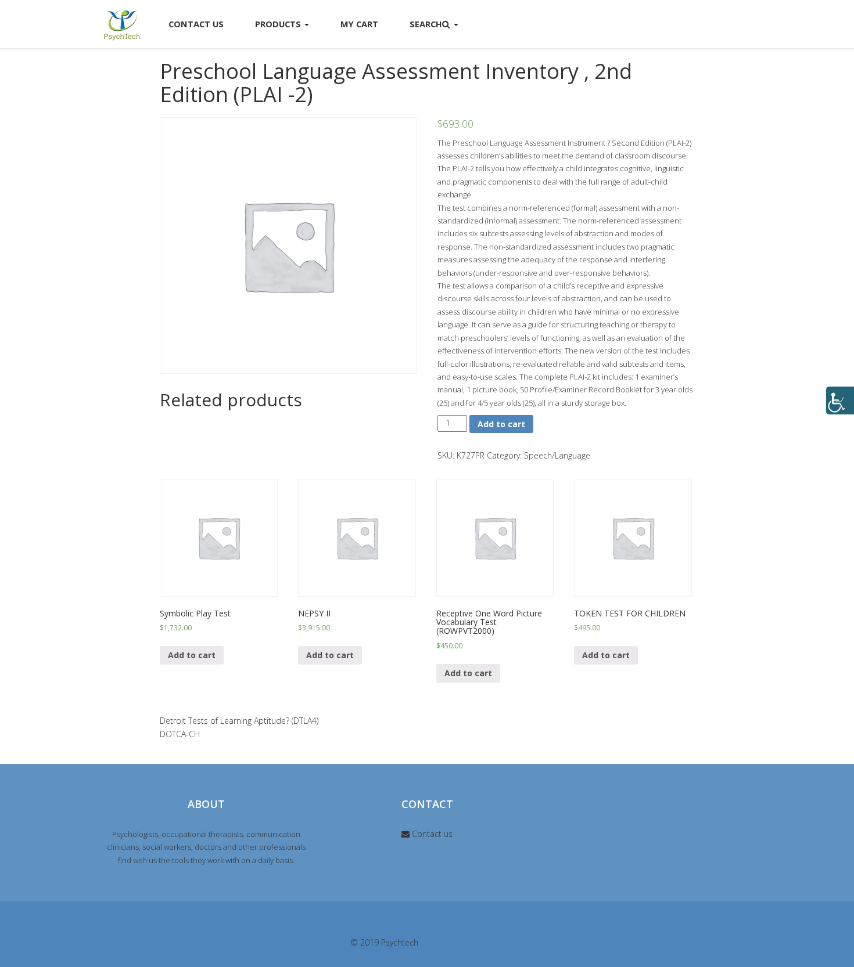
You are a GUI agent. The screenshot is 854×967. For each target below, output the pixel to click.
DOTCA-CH (180, 733)
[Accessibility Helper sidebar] (840, 400)
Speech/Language (557, 455)
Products (279, 24)
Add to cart (501, 424)
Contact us (431, 833)
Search (426, 24)
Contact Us (196, 24)
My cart (359, 24)
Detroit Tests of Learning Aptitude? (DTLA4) (239, 720)
